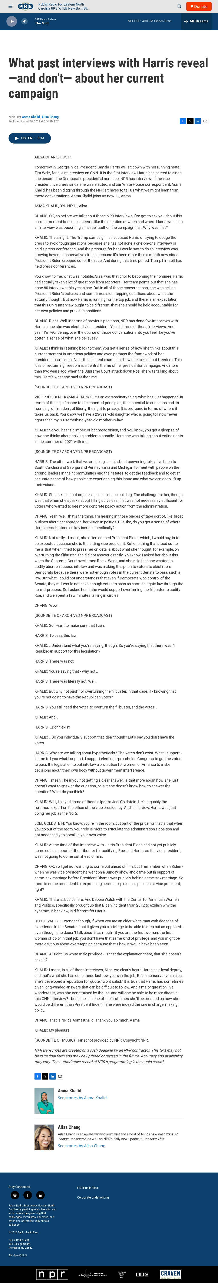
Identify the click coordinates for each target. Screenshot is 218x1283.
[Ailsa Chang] (44, 1137)
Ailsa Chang (50, 117)
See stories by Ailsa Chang (81, 1145)
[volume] (24, 21)
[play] (11, 21)
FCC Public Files (87, 1188)
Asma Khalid (31, 117)
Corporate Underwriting (93, 1197)
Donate (200, 6)
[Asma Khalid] (44, 1101)
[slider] (31, 21)
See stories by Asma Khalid (82, 1097)
